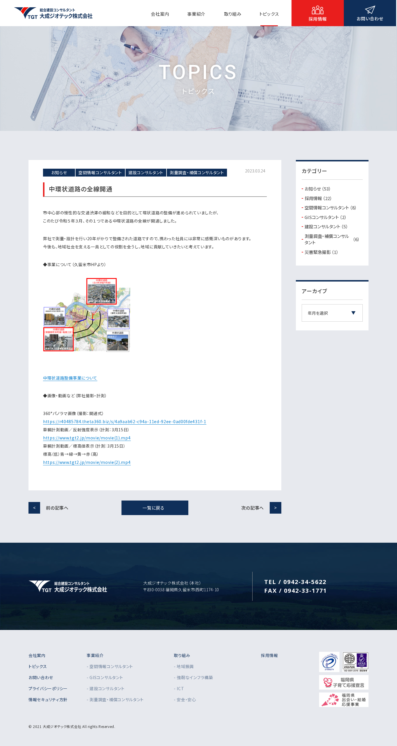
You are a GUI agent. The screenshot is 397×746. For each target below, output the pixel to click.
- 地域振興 (184, 666)
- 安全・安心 (185, 699)
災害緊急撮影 (322, 252)
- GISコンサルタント (105, 677)
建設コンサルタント (326, 226)
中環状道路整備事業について (70, 378)
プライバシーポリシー (48, 688)
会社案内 (37, 655)
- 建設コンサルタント (106, 688)
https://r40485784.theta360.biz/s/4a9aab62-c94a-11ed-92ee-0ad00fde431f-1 (124, 421)
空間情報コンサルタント (331, 207)
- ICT (179, 688)
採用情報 (318, 198)
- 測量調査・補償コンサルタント (115, 699)
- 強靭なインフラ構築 (193, 677)
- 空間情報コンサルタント (110, 666)
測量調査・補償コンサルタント (332, 239)
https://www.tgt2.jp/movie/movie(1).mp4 (87, 438)
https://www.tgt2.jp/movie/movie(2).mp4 (87, 462)
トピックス (37, 666)
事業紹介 (95, 655)
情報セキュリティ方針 (48, 699)
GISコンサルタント (326, 217)
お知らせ (318, 189)
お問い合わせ (40, 677)
